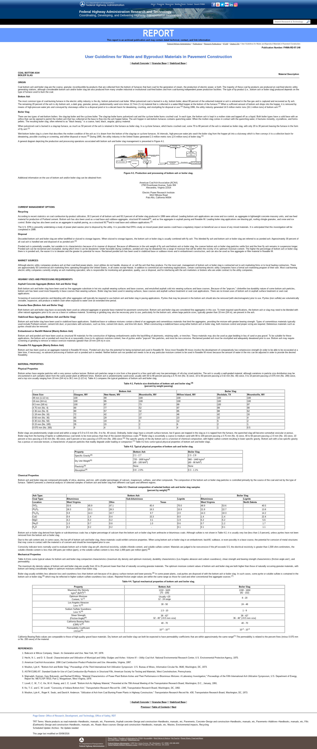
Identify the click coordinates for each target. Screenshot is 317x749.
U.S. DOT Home (113, 740)
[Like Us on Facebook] (213, 6)
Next (174, 707)
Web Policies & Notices (162, 738)
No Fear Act (175, 738)
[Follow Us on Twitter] (222, 6)
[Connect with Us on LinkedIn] (231, 6)
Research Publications (212, 44)
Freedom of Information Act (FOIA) (131, 738)
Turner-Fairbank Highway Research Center (122, 745)
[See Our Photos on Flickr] (226, 6)
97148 (225, 44)
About (153, 4)
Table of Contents (161, 707)
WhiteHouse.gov (134, 740)
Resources (169, 4)
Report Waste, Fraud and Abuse (192, 738)
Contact (190, 4)
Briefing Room (180, 4)
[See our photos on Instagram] (235, 6)
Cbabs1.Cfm (234, 44)
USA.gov (124, 740)
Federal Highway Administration (179, 44)
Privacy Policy (113, 738)
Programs (160, 4)
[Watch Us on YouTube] (217, 6)
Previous (145, 707)
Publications (197, 44)
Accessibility (148, 738)
